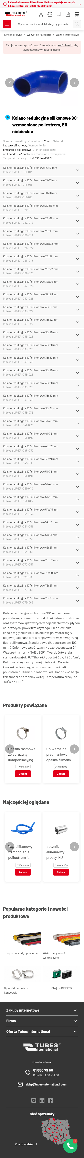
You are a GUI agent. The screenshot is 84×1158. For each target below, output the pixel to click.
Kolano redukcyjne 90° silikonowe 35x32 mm (30, 357)
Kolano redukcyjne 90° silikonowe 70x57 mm (30, 560)
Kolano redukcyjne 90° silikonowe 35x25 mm (30, 332)
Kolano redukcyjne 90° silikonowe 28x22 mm (31, 269)
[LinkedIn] (42, 1101)
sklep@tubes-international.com (46, 1084)
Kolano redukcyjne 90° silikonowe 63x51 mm (30, 547)
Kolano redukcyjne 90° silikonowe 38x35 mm (30, 408)
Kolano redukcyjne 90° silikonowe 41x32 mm (30, 421)
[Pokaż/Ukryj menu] (7, 24)
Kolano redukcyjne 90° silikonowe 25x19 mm (30, 231)
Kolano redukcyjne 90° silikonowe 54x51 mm (30, 522)
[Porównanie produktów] (50, 15)
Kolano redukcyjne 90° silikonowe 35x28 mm (30, 345)
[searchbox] (43, 24)
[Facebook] (50, 1101)
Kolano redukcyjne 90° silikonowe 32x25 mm (30, 281)
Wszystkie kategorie (39, 34)
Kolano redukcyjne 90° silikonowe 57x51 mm (30, 535)
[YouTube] (33, 1101)
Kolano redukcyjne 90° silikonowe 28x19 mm (30, 256)
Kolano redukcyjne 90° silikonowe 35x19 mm (30, 307)
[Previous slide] (9, 82)
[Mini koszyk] (77, 14)
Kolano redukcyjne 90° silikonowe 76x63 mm (30, 598)
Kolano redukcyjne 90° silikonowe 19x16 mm (30, 193)
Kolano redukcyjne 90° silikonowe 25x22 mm (31, 243)
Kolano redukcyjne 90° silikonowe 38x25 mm (30, 370)
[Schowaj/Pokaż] (77, 170)
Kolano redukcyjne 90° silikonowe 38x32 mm (30, 395)
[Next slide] (74, 82)
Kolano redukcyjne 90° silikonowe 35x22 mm (30, 319)
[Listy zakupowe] (58, 15)
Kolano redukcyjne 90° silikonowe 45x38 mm (30, 459)
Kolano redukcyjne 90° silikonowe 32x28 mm (30, 294)
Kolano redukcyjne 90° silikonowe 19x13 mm (30, 180)
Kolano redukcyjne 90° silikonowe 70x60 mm (30, 573)
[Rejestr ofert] (67, 15)
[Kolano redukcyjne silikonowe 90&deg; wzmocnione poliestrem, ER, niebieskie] (42, 82)
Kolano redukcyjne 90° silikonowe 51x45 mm (30, 497)
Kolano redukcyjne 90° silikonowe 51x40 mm (30, 484)
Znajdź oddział (24, 1144)
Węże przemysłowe (67, 34)
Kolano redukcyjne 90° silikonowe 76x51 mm (30, 585)
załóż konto (65, 45)
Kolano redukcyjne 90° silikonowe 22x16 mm (30, 205)
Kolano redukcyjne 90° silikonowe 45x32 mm (30, 446)
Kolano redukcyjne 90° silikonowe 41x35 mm (30, 433)
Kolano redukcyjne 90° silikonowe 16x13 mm (30, 167)
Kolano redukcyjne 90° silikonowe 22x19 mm (30, 218)
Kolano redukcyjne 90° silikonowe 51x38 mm (30, 471)
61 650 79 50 (43, 1070)
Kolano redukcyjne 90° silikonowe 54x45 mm (30, 509)
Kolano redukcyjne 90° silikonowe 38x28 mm (30, 383)
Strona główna (13, 34)
